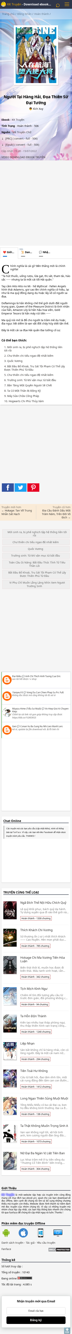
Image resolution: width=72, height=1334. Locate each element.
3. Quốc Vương (13, 361)
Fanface (6, 1249)
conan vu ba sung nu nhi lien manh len (41, 726)
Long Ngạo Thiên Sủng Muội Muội (44, 1098)
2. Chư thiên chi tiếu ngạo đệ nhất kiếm (28, 355)
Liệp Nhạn (27, 1043)
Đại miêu (16, 676)
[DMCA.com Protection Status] (59, 1250)
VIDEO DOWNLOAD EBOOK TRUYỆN (23, 157)
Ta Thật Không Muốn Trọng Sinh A (44, 1126)
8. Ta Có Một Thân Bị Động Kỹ (22, 390)
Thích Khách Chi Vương (36, 930)
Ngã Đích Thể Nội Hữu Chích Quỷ (43, 903)
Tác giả (30, 1242)
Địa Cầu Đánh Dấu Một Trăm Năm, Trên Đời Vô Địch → (56, 514)
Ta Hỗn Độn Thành (33, 1016)
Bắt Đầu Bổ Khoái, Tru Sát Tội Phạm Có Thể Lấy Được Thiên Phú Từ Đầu (37, 574)
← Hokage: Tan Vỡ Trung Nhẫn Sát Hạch (16, 512)
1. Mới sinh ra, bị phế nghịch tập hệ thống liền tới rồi (33, 349)
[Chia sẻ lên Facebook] (8, 487)
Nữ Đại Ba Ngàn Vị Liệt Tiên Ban (42, 1153)
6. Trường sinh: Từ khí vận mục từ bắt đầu (30, 380)
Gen (14, 726)
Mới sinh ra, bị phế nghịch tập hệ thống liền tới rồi (37, 533)
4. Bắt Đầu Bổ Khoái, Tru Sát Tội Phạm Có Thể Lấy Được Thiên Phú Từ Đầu (34, 368)
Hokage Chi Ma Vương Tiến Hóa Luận (42, 959)
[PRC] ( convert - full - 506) (21, 138)
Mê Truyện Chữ (21, 132)
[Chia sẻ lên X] (21, 487)
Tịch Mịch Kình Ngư (33, 989)
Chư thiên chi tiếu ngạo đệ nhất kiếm (36, 542)
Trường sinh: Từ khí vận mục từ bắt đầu (35, 555)
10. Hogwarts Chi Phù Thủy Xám (24, 401)
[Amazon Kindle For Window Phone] (44, 1233)
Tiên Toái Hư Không (34, 1071)
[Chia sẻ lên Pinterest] (33, 487)
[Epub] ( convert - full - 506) (22, 144)
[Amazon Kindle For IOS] (27, 1233)
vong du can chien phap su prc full (45, 692)
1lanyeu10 (17, 692)
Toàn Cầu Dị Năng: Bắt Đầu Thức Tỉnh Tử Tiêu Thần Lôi (37, 564)
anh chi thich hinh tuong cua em (42, 676)
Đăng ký (36, 1320)
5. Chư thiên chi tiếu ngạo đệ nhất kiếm (28, 375)
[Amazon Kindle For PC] (58, 1236)
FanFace (17, 832)
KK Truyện (14, 4)
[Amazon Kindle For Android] (10, 1233)
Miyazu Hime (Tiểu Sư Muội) (26, 708)
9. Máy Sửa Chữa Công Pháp (21, 396)
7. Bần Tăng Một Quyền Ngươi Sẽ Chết (28, 385)
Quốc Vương (35, 549)
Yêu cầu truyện (46, 1242)
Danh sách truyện (12, 1242)
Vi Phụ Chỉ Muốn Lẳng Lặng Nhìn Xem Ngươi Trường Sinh (37, 584)
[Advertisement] (36, 202)
